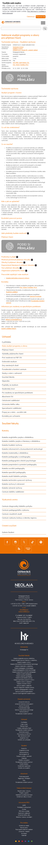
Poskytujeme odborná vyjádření (24, 829)
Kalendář (24, 835)
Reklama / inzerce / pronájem (24, 817)
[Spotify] (41, 542)
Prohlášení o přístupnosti (24, 807)
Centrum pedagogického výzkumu (15, 510)
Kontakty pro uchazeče (11, 416)
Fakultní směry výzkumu (24, 791)
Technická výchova (18, 47)
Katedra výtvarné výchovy (12, 488)
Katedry (5, 431)
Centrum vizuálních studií (12, 514)
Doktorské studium (9, 361)
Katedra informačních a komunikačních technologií (22, 449)
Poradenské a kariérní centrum (14, 369)
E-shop (24, 809)
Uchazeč (6, 337)
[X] (24, 542)
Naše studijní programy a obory (14, 346)
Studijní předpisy (24, 764)
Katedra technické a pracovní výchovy (17, 278)
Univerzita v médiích (24, 831)
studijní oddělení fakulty (8, 328)
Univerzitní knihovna (24, 702)
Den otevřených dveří (24, 736)
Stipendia (5, 381)
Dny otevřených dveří (10, 365)
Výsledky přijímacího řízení (12, 354)
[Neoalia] (24, 585)
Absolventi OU (7, 396)
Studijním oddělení (12, 292)
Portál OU (24, 748)
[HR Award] (24, 637)
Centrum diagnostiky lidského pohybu (17, 506)
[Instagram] (15, 542)
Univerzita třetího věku (10, 404)
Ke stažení (24, 833)
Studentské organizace (24, 766)
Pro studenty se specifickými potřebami (17, 393)
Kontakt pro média (24, 825)
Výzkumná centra (9, 500)
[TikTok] (32, 542)
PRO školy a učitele (24, 811)
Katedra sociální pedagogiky (13, 468)
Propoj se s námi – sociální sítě (14, 412)
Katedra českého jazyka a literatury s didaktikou (21, 441)
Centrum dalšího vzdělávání (13, 492)
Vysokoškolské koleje (24, 708)
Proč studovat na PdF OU (12, 358)
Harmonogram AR (24, 754)
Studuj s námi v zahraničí (12, 373)
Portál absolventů (24, 776)
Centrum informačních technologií (24, 710)
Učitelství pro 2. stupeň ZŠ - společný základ (25, 50)
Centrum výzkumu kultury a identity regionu (19, 518)
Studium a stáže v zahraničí (24, 756)
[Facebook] (7, 542)
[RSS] (19, 549)
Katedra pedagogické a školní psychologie (19, 461)
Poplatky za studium (10, 385)
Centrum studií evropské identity (24, 691)
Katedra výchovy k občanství (13, 484)
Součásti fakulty (8, 377)
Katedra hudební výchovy (12, 445)
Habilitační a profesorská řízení (24, 795)
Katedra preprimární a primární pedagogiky (19, 464)
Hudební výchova (17, 48)
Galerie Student (8, 532)
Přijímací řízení (8, 350)
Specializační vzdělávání (11, 408)
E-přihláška (6, 342)
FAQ (24, 780)
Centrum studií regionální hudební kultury (24, 693)
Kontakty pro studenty (24, 768)
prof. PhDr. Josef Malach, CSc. (21, 62)
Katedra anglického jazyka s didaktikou (17, 437)
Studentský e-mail (24, 750)
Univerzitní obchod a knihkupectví (24, 704)
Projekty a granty (24, 793)
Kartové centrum (24, 711)
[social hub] (28, 549)
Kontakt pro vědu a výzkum (24, 796)
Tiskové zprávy (24, 827)
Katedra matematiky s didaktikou (15, 453)
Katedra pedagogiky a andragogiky (16, 457)
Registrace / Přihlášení (24, 778)
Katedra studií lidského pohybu (14, 476)
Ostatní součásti (9, 526)
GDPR (24, 805)
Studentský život (8, 389)
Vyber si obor (24, 724)
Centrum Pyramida (35, 296)
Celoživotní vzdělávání (11, 400)
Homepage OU (24, 649)
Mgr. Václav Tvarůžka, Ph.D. (21, 64)
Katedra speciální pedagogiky (14, 472)
